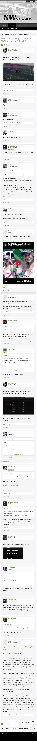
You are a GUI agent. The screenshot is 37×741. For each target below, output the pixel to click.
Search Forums (5, 28)
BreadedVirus (12, 320)
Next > (7, 44)
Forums (12, 25)
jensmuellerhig (12, 618)
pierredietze (12, 49)
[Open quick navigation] (34, 34)
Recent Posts (13, 28)
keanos (10, 208)
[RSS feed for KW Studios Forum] (35, 733)
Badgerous (11, 114)
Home (4, 25)
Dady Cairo (11, 349)
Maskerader (12, 536)
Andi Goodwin (12, 467)
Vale (9, 296)
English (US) (4, 733)
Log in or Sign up (30, 1)
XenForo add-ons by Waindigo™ (8, 737)
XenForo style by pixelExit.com (8, 739)
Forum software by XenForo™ (8, 736)
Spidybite (11, 131)
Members (20, 25)
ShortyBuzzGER (13, 146)
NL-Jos (10, 99)
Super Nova (11, 433)
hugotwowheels (13, 502)
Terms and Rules (33, 736)
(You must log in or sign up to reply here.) (26, 722)
